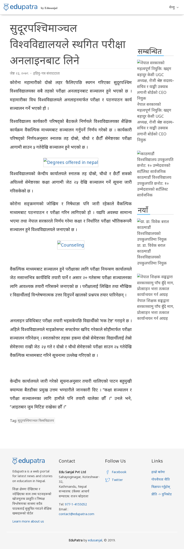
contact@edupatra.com (76, 514)
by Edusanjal (49, 8)
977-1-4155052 (76, 504)
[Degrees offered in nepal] (70, 162)
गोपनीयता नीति (160, 479)
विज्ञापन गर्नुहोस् (160, 487)
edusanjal (95, 540)
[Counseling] (70, 245)
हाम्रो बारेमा (158, 472)
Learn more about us (28, 521)
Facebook (119, 472)
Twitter (117, 480)
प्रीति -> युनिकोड (161, 494)
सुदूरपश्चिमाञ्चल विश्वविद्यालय (36, 421)
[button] (173, 7)
